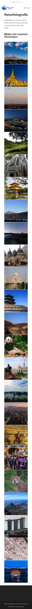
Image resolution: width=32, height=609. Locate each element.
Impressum (19, 604)
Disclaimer (25, 604)
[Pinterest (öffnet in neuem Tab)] (16, 2)
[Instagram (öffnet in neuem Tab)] (19, 2)
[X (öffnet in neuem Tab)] (11, 2)
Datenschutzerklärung (9, 604)
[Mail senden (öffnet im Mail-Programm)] (21, 2)
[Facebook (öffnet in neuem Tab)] (13, 2)
